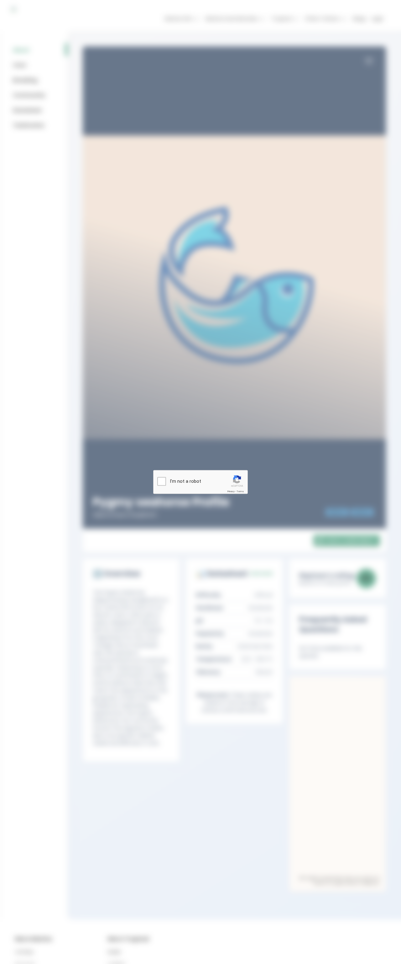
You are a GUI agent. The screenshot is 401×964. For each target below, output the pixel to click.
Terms (240, 491)
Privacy (231, 491)
